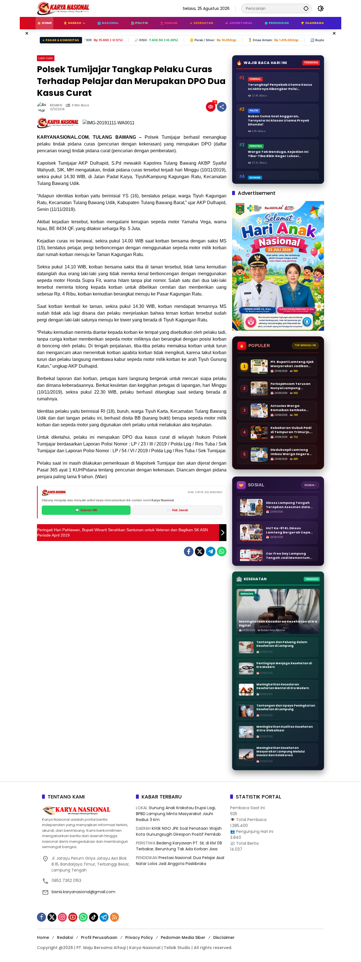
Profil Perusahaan (99, 937)
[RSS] (114, 917)
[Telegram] (210, 551)
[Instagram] (62, 917)
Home (43, 937)
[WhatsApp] (221, 551)
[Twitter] (199, 551)
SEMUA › (310, 485)
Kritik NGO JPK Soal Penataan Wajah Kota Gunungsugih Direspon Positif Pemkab (179, 831)
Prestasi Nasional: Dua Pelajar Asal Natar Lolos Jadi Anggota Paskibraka (180, 860)
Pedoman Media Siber (183, 937)
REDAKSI (56, 105)
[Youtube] (72, 917)
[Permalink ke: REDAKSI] (43, 107)
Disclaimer (224, 937)
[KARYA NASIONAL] (63, 8)
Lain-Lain (45, 58)
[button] (306, 8)
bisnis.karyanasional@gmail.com (83, 892)
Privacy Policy (139, 937)
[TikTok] (93, 917)
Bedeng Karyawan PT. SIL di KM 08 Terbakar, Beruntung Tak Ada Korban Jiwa (179, 846)
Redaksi (65, 937)
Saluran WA (86, 510)
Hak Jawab (177, 510)
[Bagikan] (221, 107)
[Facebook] (188, 551)
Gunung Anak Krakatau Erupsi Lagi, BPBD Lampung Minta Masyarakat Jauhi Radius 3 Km (176, 813)
